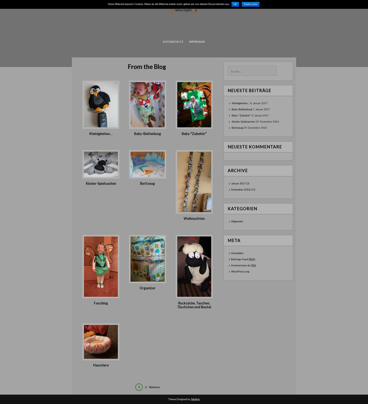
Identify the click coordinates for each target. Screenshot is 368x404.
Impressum (197, 41)
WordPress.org (240, 271)
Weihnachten (194, 218)
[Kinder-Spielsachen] (101, 164)
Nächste (154, 387)
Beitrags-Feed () (243, 259)
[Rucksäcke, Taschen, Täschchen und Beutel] (194, 266)
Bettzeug (147, 183)
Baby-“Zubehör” (194, 134)
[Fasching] (101, 266)
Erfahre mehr (250, 4)
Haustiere (101, 365)
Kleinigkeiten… (101, 134)
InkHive (195, 399)
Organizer (147, 288)
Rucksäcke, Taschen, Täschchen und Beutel (194, 305)
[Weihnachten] (194, 181)
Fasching (101, 303)
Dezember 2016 (240, 189)
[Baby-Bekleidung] (147, 104)
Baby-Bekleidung (147, 134)
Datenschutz (173, 41)
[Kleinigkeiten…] (101, 104)
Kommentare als (243, 265)
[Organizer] (147, 258)
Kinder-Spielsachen (101, 183)
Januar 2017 (238, 183)
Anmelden (237, 253)
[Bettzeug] (147, 164)
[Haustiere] (101, 341)
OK (235, 4)
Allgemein (237, 221)
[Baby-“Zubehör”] (194, 104)
